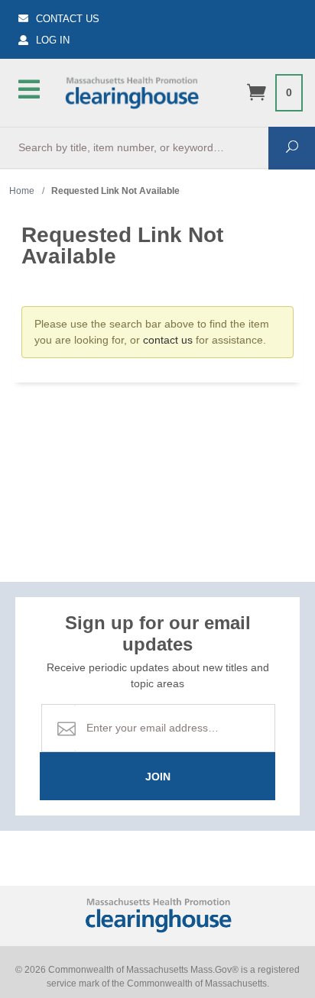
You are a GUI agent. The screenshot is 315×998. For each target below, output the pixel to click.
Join (157, 776)
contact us (168, 340)
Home (21, 191)
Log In (53, 40)
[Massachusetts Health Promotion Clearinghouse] (131, 91)
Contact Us (67, 18)
